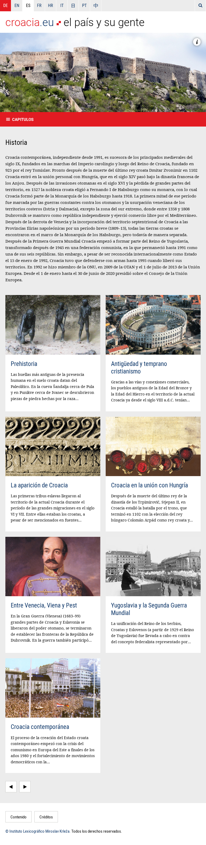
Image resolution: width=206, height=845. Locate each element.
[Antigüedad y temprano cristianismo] (153, 324)
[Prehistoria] (52, 324)
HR (50, 5)
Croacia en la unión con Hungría (149, 485)
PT (84, 5)
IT (62, 5)
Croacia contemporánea (40, 726)
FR (39, 5)
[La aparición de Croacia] (52, 446)
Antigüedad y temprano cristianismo (139, 367)
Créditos (46, 816)
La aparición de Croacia (39, 485)
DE (5, 5)
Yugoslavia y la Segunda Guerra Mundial (149, 609)
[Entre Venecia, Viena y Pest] (52, 566)
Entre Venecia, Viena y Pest (44, 605)
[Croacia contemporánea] (52, 688)
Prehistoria (24, 363)
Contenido (18, 816)
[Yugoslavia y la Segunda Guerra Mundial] (153, 566)
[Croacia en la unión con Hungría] (153, 446)
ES (28, 5)
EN (16, 5)
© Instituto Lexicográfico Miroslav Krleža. (38, 831)
